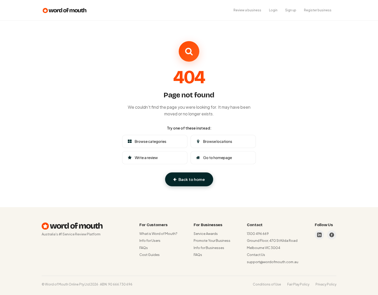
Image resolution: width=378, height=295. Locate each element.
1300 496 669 (258, 234)
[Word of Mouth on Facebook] (331, 234)
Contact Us (256, 255)
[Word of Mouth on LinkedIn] (319, 234)
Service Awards (206, 234)
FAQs (143, 248)
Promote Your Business (212, 240)
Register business (317, 10)
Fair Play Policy (298, 284)
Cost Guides (149, 255)
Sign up (290, 10)
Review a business (247, 10)
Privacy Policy (326, 284)
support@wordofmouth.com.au (272, 262)
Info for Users (149, 240)
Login (273, 10)
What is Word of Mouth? (158, 234)
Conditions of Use (267, 284)
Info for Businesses (209, 248)
